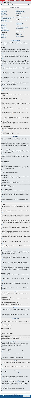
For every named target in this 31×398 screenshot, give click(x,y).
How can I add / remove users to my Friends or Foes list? (21, 20)
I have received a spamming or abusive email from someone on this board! (22, 17)
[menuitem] (2, 4)
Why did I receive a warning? (4, 28)
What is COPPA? (3, 10)
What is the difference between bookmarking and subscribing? (22, 27)
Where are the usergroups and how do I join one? (20, 11)
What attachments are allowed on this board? (20, 31)
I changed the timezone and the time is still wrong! (6, 18)
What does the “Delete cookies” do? (4, 14)
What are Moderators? (18, 10)
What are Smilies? (3, 34)
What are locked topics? (3, 37)
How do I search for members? (19, 24)
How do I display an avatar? (4, 20)
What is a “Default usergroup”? (19, 13)
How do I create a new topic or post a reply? (5, 23)
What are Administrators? (18, 9)
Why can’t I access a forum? (4, 27)
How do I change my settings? (4, 16)
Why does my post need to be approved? (5, 30)
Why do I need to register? (3, 9)
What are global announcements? (4, 35)
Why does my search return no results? (20, 23)
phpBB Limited (19, 372)
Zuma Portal (17, 394)
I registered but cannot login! (4, 11)
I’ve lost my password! (3, 13)
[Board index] (2, 2)
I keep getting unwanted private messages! (20, 16)
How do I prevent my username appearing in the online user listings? (8, 17)
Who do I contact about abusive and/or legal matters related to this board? (22, 35)
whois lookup (18, 381)
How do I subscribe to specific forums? (19, 28)
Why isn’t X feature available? (19, 34)
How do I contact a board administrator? (20, 36)
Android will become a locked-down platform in (13, 0)
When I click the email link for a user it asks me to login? (6, 21)
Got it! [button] (26, 396)
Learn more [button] (5, 396)
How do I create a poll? (3, 25)
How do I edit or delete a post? (4, 24)
